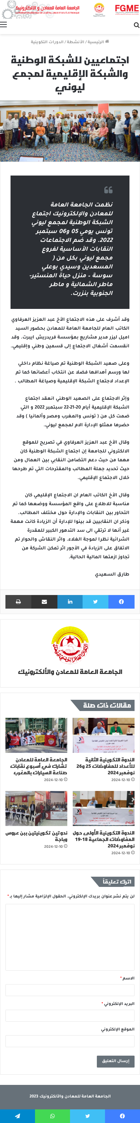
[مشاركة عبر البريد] (44, 602)
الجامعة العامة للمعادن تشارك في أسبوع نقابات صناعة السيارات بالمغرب (38, 766)
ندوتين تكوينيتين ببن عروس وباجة (36, 835)
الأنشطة (75, 42)
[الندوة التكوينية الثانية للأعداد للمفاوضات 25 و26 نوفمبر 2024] (104, 735)
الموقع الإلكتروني (118, 1030)
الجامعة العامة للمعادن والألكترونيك (70, 671)
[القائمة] (3, 25)
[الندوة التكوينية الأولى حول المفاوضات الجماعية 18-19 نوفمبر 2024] (104, 808)
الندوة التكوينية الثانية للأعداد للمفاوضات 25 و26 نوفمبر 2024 (105, 766)
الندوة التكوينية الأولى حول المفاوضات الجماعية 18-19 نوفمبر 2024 (104, 839)
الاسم (127, 979)
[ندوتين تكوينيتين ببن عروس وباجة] (36, 808)
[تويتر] (95, 602)
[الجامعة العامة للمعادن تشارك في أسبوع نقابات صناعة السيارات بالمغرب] (36, 735)
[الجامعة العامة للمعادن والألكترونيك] (70, 9)
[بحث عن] (136, 25)
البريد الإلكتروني (118, 1004)
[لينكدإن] (70, 602)
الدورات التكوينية (47, 42)
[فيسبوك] (121, 602)
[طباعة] (18, 602)
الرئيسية (96, 42)
